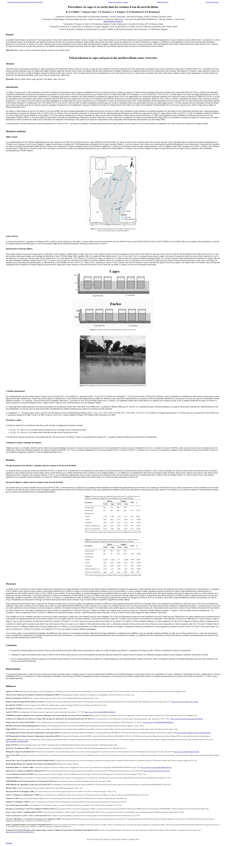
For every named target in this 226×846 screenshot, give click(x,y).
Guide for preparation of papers (118, 2)
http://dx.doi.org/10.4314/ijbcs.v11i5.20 (157, 771)
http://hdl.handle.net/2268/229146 (17, 741)
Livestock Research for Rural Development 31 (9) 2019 (24, 2)
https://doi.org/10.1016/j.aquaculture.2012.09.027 (187, 719)
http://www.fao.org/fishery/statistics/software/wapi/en (194, 733)
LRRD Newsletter (162, 2)
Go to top (9, 843)
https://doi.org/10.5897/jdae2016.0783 (186, 752)
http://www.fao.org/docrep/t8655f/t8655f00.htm (156, 767)
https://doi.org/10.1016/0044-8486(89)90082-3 (158, 722)
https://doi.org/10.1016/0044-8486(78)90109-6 (100, 712)
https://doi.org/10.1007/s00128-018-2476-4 (20, 832)
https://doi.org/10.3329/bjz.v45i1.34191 (185, 702)
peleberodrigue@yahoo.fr (113, 21)
